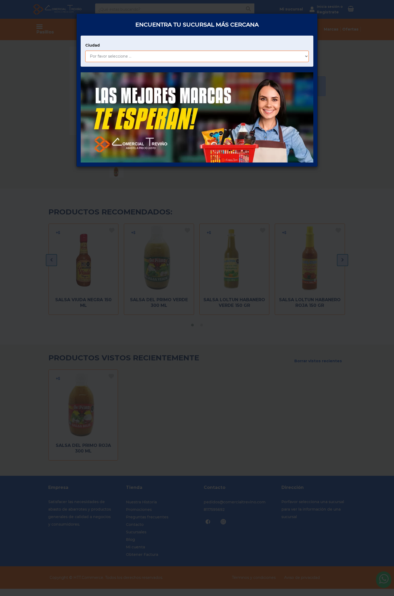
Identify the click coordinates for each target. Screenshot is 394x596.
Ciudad (92, 45)
